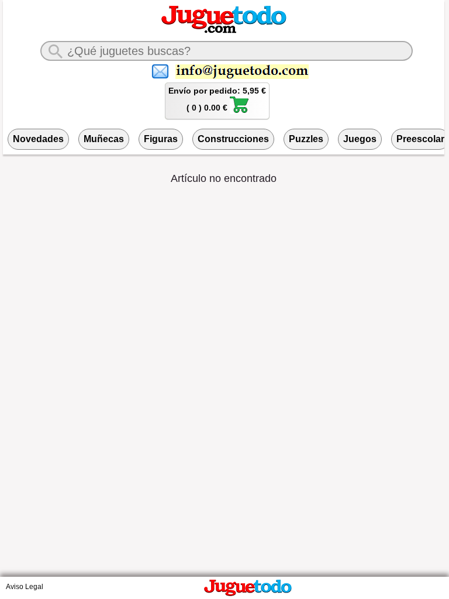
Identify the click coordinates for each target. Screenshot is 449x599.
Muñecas (104, 139)
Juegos (360, 139)
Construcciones (233, 139)
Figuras (161, 139)
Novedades (38, 139)
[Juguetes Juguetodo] (223, 31)
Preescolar (420, 139)
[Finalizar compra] (239, 111)
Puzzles (306, 139)
